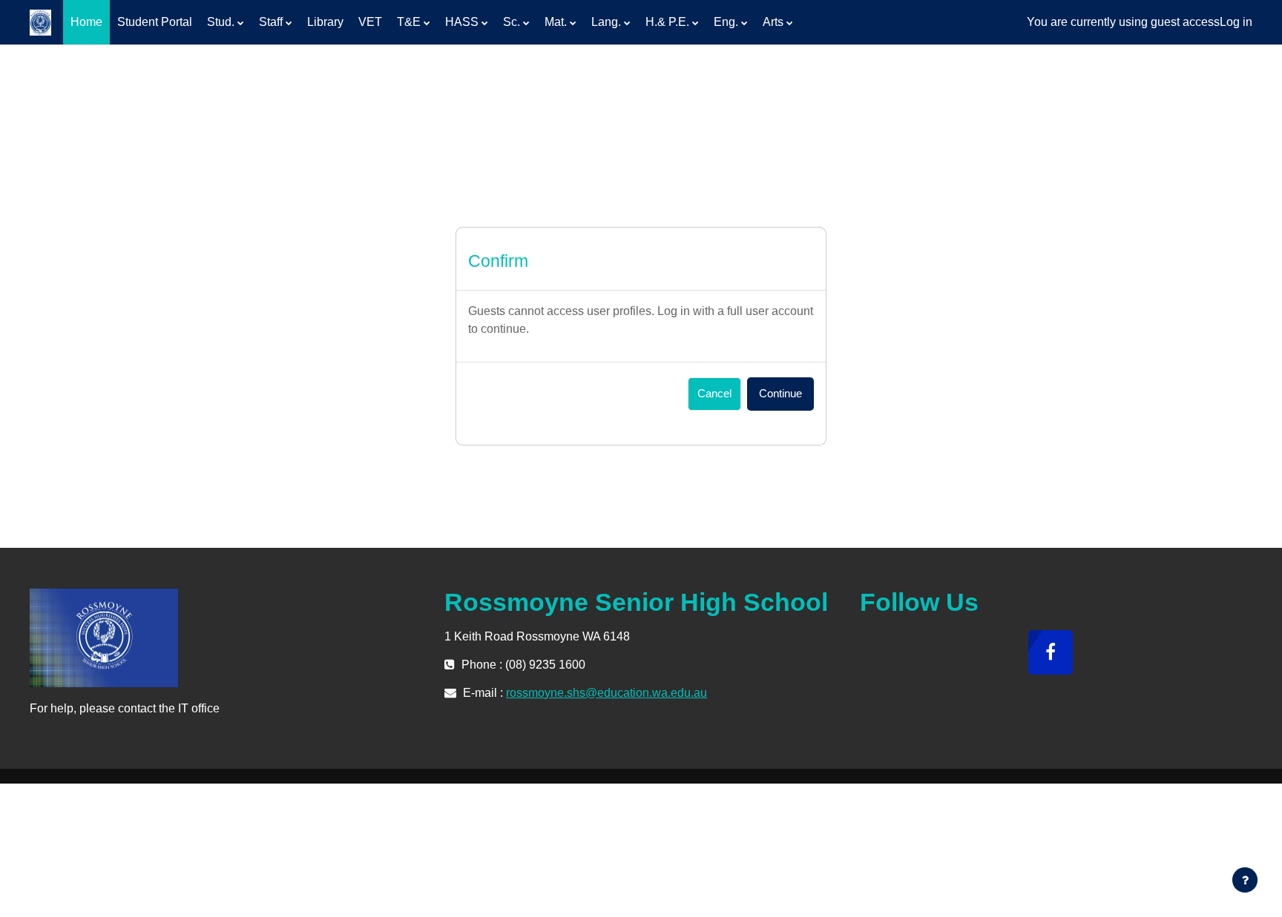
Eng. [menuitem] (726, 22)
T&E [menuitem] (409, 22)
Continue (780, 393)
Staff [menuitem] (271, 22)
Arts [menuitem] (773, 22)
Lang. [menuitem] (606, 22)
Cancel (714, 393)
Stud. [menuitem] (220, 22)
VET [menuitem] (370, 22)
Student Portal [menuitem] (154, 22)
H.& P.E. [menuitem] (667, 22)
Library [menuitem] (325, 22)
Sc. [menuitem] (511, 22)
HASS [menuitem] (462, 22)
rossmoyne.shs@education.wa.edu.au (606, 692)
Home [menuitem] (86, 22)
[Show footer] (1245, 880)
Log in (1236, 22)
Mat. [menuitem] (556, 22)
